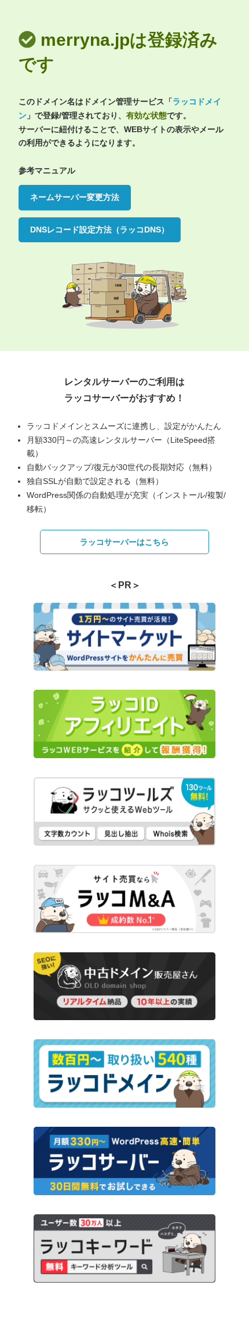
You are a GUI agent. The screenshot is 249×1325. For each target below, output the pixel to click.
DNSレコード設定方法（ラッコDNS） (99, 229)
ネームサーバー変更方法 (74, 197)
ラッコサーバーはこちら (124, 542)
